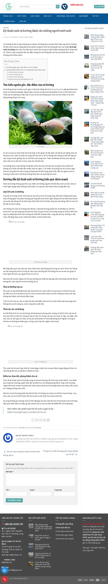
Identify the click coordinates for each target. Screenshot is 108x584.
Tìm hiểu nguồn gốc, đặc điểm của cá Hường (21, 67)
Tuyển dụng (9, 21)
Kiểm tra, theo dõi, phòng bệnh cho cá (21, 79)
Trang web (58, 490)
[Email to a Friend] (40, 420)
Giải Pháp (83, 16)
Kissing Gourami (56, 89)
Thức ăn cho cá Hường (16, 77)
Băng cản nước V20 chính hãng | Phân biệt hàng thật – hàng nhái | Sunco (97, 101)
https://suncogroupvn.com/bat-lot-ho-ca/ (26, 412)
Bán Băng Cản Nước (66, 16)
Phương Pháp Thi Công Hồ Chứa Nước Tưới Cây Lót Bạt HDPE (98, 228)
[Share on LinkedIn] (48, 420)
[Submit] (57, 6)
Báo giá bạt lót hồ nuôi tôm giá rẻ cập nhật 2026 (98, 57)
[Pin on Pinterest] (44, 420)
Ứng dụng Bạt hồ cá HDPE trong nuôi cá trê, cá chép (97, 67)
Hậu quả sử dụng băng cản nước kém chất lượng (97, 195)
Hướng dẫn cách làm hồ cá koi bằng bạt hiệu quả (97, 250)
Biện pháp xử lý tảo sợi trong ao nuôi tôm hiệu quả (97, 154)
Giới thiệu (21, 16)
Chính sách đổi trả (63, 527)
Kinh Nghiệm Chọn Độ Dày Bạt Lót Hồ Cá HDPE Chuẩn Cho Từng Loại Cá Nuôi (97, 216)
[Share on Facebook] (33, 420)
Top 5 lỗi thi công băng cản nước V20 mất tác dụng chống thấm (97, 78)
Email (32, 490)
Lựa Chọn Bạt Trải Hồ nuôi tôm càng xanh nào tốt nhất (97, 239)
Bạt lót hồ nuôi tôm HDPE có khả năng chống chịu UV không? (97, 176)
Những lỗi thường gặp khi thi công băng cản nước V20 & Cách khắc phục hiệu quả (98, 128)
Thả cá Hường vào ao (15, 74)
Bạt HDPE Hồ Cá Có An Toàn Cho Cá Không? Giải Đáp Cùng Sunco (97, 89)
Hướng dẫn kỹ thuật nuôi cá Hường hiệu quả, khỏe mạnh (26, 70)
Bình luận (9, 472)
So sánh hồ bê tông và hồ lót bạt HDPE (98, 186)
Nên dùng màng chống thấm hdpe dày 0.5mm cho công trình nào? (98, 38)
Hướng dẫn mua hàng (64, 524)
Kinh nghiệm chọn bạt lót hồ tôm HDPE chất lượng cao (97, 165)
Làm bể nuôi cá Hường (16, 72)
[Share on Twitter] (36, 420)
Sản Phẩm (35, 16)
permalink (38, 428)
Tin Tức (95, 16)
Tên (8, 490)
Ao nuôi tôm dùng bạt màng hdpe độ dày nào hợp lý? (98, 205)
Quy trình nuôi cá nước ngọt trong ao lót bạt (97, 48)
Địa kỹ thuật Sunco (26, 37)
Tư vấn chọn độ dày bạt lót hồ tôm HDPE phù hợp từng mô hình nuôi (97, 114)
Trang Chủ (8, 16)
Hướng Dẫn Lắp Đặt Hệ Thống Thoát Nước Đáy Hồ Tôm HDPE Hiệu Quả (97, 142)
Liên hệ (22, 21)
